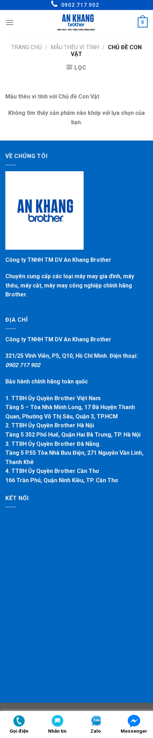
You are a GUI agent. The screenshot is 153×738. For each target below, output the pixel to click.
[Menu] (9, 22)
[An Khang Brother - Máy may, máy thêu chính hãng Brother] (76, 22)
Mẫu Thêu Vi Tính (75, 47)
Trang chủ (26, 47)
